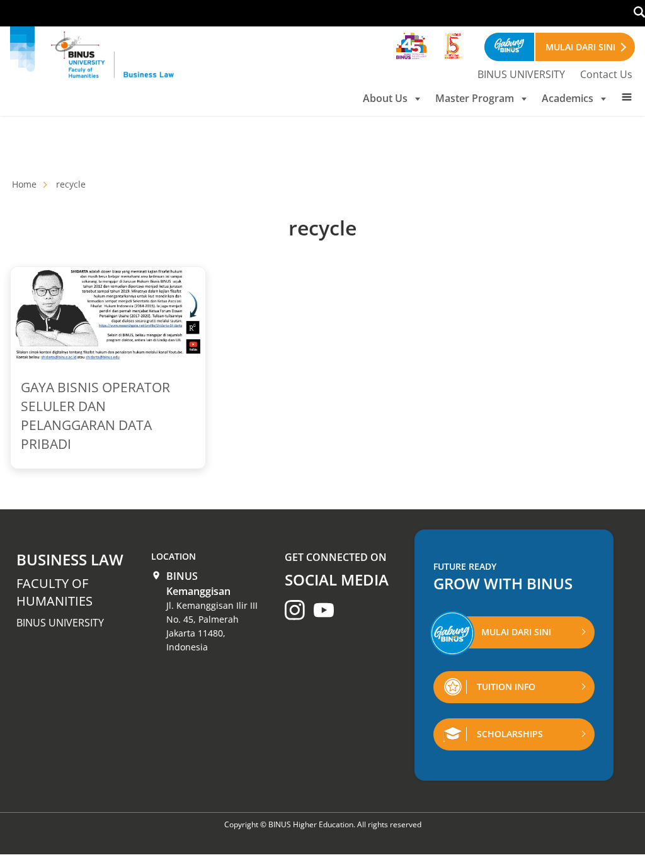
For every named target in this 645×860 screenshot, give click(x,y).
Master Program (474, 98)
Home (24, 184)
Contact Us (606, 74)
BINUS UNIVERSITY (521, 74)
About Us (385, 98)
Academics (567, 98)
